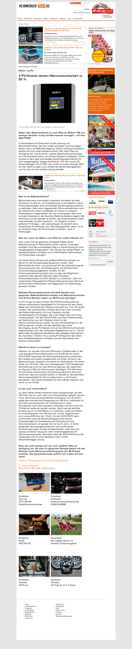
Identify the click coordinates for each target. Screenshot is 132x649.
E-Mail (97, 234)
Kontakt (58, 614)
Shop (69, 19)
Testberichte (28, 19)
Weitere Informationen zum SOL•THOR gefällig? (43, 460)
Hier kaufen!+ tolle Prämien (107, 16)
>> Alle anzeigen (79, 42)
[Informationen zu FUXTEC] (92, 202)
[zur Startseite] (34, 6)
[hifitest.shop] (100, 228)
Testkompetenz (30, 606)
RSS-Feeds (29, 616)
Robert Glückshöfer (101, 231)
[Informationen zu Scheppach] (110, 202)
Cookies (59, 612)
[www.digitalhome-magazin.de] (92, 218)
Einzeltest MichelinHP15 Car (24, 582)
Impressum (60, 604)
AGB (57, 608)
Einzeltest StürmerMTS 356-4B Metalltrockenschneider (30, 500)
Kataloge (28, 614)
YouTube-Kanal (78, 19)
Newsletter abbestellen (98, 265)
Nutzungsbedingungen (64, 616)
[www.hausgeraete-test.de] (110, 218)
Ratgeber (62, 19)
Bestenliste (38, 19)
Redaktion (28, 608)
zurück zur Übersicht (29, 466)
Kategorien (54, 19)
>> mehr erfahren (95, 64)
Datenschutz (60, 610)
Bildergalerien (30, 612)
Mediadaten (60, 606)
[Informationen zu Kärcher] (101, 202)
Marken (46, 19)
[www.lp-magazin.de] (92, 228)
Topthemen (29, 618)
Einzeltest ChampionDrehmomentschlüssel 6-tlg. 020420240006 (65, 500)
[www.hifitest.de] (101, 218)
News (20, 19)
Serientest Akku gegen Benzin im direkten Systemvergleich (63, 541)
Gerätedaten (29, 610)
